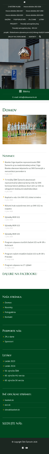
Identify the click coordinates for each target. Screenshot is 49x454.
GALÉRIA (8, 19)
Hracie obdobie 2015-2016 (32, 7)
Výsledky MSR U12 (12, 217)
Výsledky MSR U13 (12, 225)
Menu (26, 91)
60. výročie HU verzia (14, 375)
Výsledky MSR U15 (12, 234)
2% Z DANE (32, 19)
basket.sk (9, 400)
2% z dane (9, 336)
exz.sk (7, 404)
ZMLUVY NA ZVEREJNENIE (17, 37)
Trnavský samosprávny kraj (29, 24)
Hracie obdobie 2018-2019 (14, 15)
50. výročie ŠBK (12, 370)
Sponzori (9, 341)
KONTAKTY (32, 37)
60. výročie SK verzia (14, 380)
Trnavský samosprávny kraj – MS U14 (24, 28)
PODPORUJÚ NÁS (20, 19)
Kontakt (8, 317)
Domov (8, 302)
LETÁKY (41, 19)
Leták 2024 (10, 366)
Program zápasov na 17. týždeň (18, 265)
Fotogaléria (10, 312)
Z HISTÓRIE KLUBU (14, 7)
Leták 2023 (10, 361)
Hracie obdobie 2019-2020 (34, 15)
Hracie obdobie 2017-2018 (34, 11)
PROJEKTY (13, 24)
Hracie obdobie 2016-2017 (14, 11)
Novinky (9, 307)
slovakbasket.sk (12, 409)
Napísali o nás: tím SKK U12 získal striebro (23, 197)
